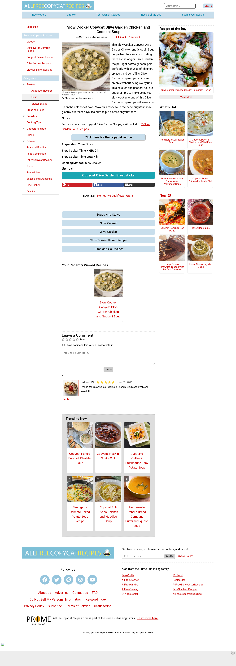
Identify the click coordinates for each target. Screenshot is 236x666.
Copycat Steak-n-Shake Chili (108, 456)
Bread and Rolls (35, 109)
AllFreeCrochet (130, 579)
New (163, 195)
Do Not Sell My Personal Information (55, 599)
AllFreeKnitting (130, 584)
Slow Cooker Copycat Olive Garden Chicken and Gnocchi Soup (108, 309)
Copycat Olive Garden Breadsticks (108, 175)
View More (186, 97)
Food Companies (36, 153)
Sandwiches (33, 172)
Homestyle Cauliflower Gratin (115, 195)
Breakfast (32, 116)
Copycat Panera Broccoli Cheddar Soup (80, 458)
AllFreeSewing (130, 589)
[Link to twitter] (56, 580)
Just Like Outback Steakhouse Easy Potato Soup (136, 460)
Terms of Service (78, 606)
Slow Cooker (108, 223)
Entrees (31, 141)
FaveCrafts (128, 575)
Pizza (30, 166)
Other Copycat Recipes (39, 160)
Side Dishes (33, 185)
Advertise (62, 593)
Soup (34, 97)
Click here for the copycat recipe (108, 137)
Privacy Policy (34, 606)
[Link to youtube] (92, 580)
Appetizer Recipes (41, 90)
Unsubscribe (102, 606)
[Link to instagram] (80, 580)
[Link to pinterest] (68, 580)
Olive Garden (108, 232)
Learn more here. (147, 618)
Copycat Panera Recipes (40, 57)
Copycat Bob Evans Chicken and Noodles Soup (108, 514)
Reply (66, 399)
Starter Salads (39, 103)
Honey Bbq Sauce (200, 228)
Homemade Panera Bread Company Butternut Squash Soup (136, 516)
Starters (31, 84)
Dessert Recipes (36, 128)
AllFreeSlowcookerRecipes (188, 584)
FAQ (95, 593)
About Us (44, 593)
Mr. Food (178, 575)
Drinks (30, 135)
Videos (31, 41)
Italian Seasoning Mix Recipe (200, 265)
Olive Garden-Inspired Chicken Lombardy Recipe (186, 90)
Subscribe (32, 26)
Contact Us (80, 593)
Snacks (31, 191)
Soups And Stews (108, 214)
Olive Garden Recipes (39, 63)
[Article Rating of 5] (121, 37)
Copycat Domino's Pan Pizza (172, 229)
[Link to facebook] (45, 580)
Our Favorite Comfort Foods (38, 49)
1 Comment (134, 37)
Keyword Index (95, 599)
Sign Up (169, 556)
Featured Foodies (37, 147)
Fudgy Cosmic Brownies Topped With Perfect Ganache (172, 267)
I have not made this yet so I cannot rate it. (89, 345)
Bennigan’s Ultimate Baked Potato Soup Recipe (80, 514)
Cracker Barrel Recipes (39, 69)
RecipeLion (179, 579)
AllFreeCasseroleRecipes (187, 593)
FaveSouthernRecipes (185, 589)
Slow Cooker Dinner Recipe (108, 240)
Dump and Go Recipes (108, 249)
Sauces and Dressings (39, 178)
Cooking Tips (34, 122)
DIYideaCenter (130, 593)
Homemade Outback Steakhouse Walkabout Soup (172, 181)
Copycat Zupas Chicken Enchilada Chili (200, 180)
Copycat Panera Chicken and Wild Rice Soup (200, 142)
